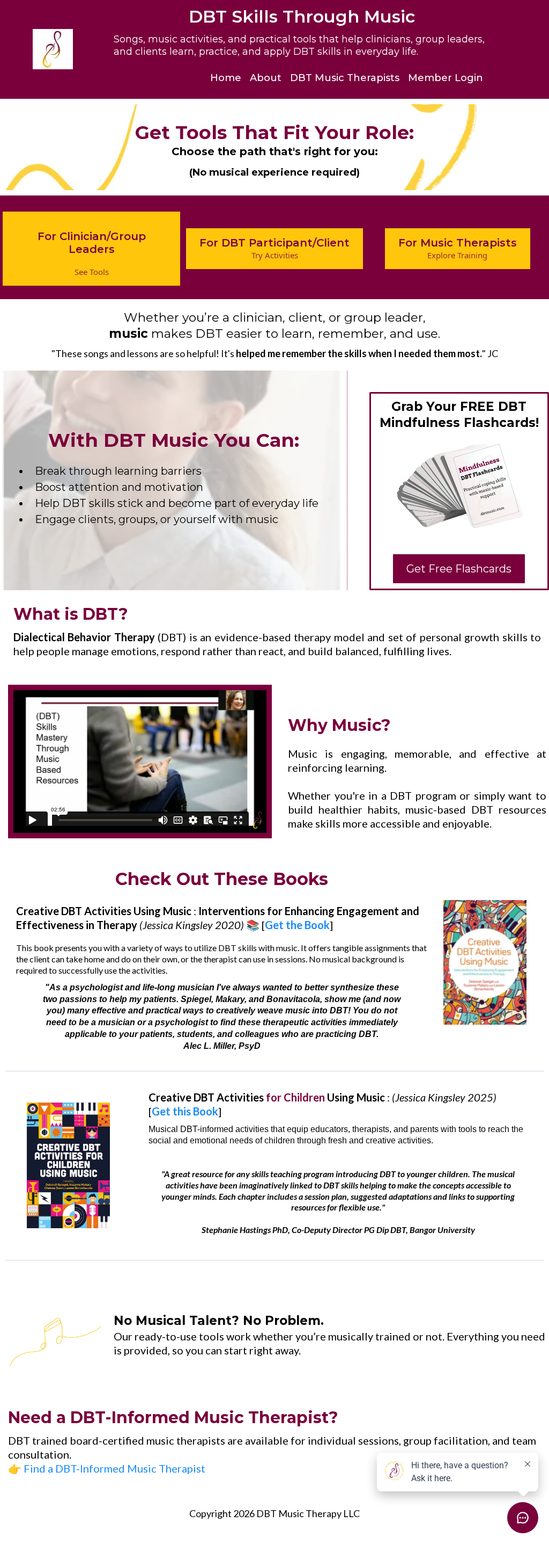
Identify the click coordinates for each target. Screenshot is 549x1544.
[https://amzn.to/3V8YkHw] (484, 962)
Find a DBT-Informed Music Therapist (114, 1468)
